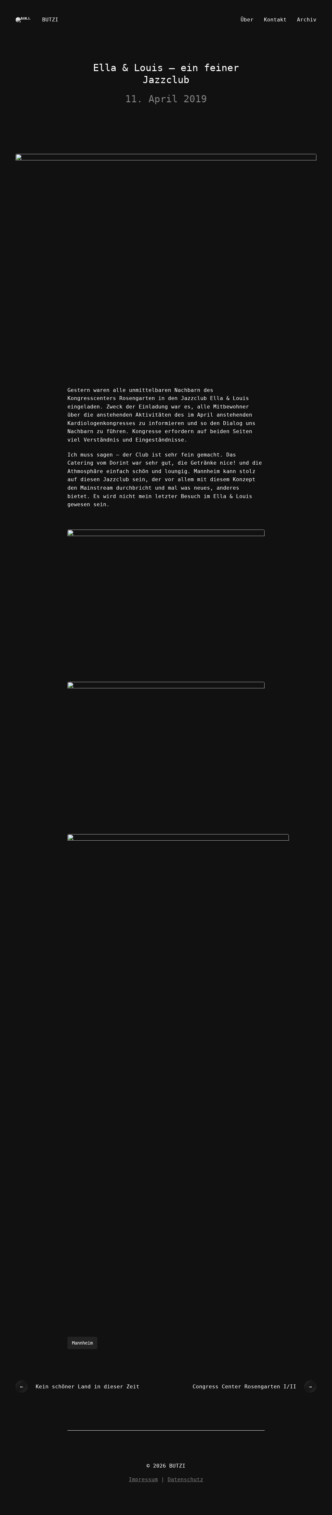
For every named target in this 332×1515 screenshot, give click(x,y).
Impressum (143, 1479)
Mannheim (82, 1343)
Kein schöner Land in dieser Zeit (87, 1387)
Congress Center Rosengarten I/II (244, 1387)
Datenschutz (185, 1479)
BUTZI (50, 20)
